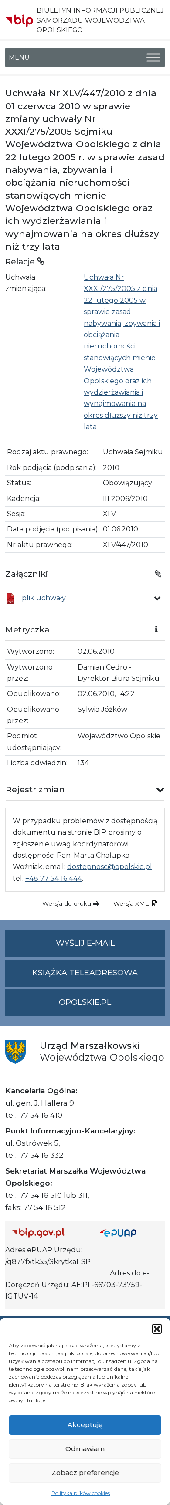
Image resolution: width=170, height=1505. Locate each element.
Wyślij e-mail (110, 947)
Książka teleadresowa (85, 972)
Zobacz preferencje (85, 1472)
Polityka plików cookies (80, 1493)
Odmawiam (85, 1448)
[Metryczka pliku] (157, 598)
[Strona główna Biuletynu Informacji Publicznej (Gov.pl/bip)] (49, 1233)
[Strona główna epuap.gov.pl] (129, 1233)
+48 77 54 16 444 (53, 878)
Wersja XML (131, 903)
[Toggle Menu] (153, 58)
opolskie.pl (85, 1002)
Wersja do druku (67, 903)
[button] (157, 1328)
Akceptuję (85, 1424)
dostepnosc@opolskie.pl (109, 866)
